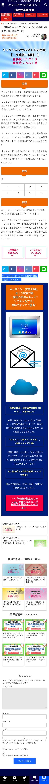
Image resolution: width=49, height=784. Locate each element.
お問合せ (6, 18)
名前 (6, 713)
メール (6, 722)
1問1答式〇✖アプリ (18, 14)
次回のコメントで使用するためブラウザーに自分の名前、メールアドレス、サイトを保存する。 (24, 741)
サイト (5, 730)
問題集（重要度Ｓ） (11, 280)
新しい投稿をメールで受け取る (15, 755)
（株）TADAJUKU (32, 36)
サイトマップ (43, 14)
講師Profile (30, 14)
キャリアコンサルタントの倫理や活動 (19, 276)
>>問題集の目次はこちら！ (13, 252)
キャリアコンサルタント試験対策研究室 (24, 7)
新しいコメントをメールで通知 (15, 749)
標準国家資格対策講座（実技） (5, 14)
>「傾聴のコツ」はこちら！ (36, 252)
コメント (7, 687)
